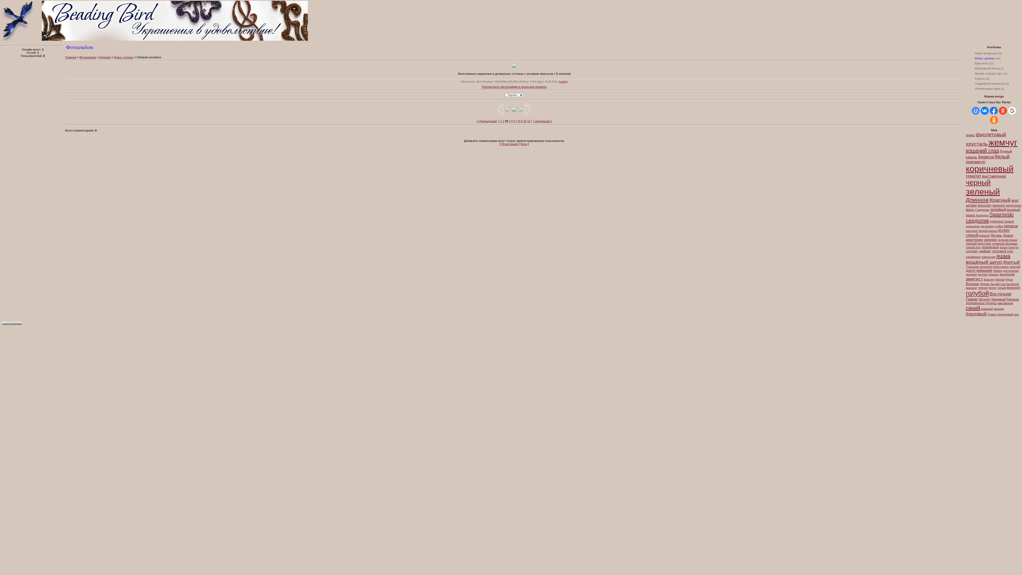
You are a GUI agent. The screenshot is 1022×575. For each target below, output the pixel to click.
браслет (989, 279)
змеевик (990, 240)
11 (528, 121)
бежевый (998, 299)
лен (1016, 314)
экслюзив (986, 226)
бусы (1009, 279)
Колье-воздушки (986, 53)
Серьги (979, 78)
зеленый (983, 191)
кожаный (987, 308)
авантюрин (974, 240)
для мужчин (1011, 270)
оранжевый (990, 247)
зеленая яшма (1007, 239)
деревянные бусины (981, 303)
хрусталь (977, 144)
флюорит (1014, 288)
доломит (971, 274)
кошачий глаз (982, 151)
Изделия (105, 57)
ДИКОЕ (971, 270)
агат (1015, 200)
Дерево (985, 284)
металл (983, 274)
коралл (984, 235)
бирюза (986, 156)
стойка (998, 226)
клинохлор (989, 256)
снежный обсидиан (1004, 243)
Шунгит (985, 299)
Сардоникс (982, 209)
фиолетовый (991, 134)
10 (524, 121)
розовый (998, 209)
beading (563, 81)
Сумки (991, 314)
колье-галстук (1009, 247)
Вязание (972, 284)
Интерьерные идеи (987, 88)
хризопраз (973, 226)
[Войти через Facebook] (994, 111)
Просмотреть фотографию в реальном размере (514, 86)
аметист (974, 279)
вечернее (986, 266)
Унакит (1008, 235)
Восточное (1000, 294)
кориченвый (1005, 314)
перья (997, 271)
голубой (977, 293)
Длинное (977, 200)
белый (1002, 156)
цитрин (971, 205)
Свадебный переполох (990, 83)
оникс (970, 135)
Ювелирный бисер (987, 68)
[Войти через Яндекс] (1003, 111)
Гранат (972, 299)
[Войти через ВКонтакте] (985, 111)
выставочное (994, 176)
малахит (971, 287)
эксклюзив (1007, 274)
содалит (972, 251)
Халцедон (982, 215)
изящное (984, 270)
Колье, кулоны (984, 58)
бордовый (976, 314)
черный (978, 183)
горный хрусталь (978, 243)
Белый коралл (988, 230)
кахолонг (972, 230)
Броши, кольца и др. (988, 73)
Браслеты (981, 63)
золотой (1014, 266)
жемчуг (1002, 142)
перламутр (975, 162)
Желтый (1011, 262)
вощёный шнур (984, 262)
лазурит (999, 308)
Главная (70, 57)
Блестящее (1001, 266)
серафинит (973, 256)
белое (992, 287)
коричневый (989, 169)
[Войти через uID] (976, 111)
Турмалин (972, 266)
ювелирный (1005, 303)
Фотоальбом (87, 57)
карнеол (998, 205)
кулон (1003, 230)
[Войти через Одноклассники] (994, 120)
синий (973, 308)
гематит (973, 176)
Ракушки (1012, 299)
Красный (1000, 200)
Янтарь (996, 235)
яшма (1003, 256)
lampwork (1013, 284)
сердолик (977, 221)
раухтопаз (1013, 205)
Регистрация (509, 144)
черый (1001, 287)
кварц (970, 210)
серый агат (973, 247)
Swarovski (1001, 214)
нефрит (985, 251)
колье (1000, 279)
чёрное (983, 287)
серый (972, 235)
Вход (524, 144)
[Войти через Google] (1012, 110)
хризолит (985, 205)
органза (1011, 226)
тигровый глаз (1002, 251)
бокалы (994, 274)
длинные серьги (1002, 221)
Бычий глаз (998, 284)
